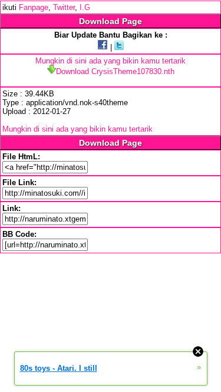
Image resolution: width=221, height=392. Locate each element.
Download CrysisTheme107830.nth (115, 71)
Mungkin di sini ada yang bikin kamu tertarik (110, 60)
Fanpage (33, 7)
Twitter (64, 7)
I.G (85, 7)
